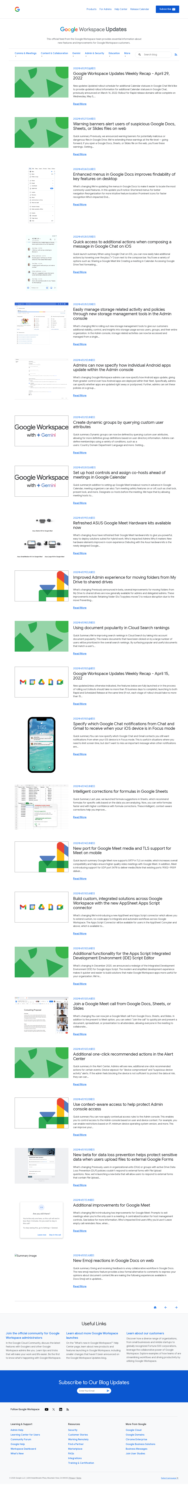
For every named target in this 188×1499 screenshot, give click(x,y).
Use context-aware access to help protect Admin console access (118, 1107)
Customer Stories (78, 1434)
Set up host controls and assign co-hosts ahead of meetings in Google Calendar (119, 475)
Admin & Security (94, 54)
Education (114, 54)
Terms (78, 1478)
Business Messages (136, 1448)
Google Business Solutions (140, 1444)
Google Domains (135, 1434)
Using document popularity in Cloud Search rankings (121, 627)
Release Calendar (139, 9)
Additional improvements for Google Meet (111, 1205)
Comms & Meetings (25, 54)
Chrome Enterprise (136, 1439)
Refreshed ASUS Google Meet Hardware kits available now (122, 525)
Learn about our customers (145, 1333)
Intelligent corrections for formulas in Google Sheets (120, 791)
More (127, 54)
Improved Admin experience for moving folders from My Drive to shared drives (124, 579)
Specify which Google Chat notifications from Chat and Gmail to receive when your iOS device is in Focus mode (124, 726)
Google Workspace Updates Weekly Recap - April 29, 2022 (121, 76)
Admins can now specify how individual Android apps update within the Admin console (122, 367)
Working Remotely (78, 1439)
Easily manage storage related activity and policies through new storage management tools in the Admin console (122, 314)
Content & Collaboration (54, 54)
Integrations (75, 1458)
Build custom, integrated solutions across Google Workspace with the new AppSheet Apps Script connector (117, 903)
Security (72, 1430)
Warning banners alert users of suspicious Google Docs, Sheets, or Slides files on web (124, 126)
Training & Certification (81, 1463)
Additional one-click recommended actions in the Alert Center (123, 1056)
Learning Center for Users (25, 1434)
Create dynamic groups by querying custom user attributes (118, 425)
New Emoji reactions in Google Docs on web (113, 1260)
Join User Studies (135, 1453)
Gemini (76, 54)
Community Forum (21, 1439)
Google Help (18, 1444)
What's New (17, 1453)
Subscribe (168, 9)
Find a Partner (76, 1444)
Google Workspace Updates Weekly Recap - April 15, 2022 (121, 676)
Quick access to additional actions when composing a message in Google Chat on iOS (122, 244)
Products (91, 9)
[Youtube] (46, 1409)
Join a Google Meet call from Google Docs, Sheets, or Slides (122, 1006)
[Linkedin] (60, 1409)
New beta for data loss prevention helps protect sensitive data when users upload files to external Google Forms (125, 1157)
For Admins (105, 9)
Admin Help (17, 1430)
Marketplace (75, 1448)
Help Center (120, 9)
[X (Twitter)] (53, 1409)
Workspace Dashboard (23, 1448)
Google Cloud (133, 1430)
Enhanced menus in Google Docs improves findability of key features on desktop (124, 176)
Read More (80, 104)
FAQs (71, 1453)
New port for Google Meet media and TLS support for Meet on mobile (122, 850)
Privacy (72, 1478)
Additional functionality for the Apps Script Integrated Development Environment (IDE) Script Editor (122, 956)
